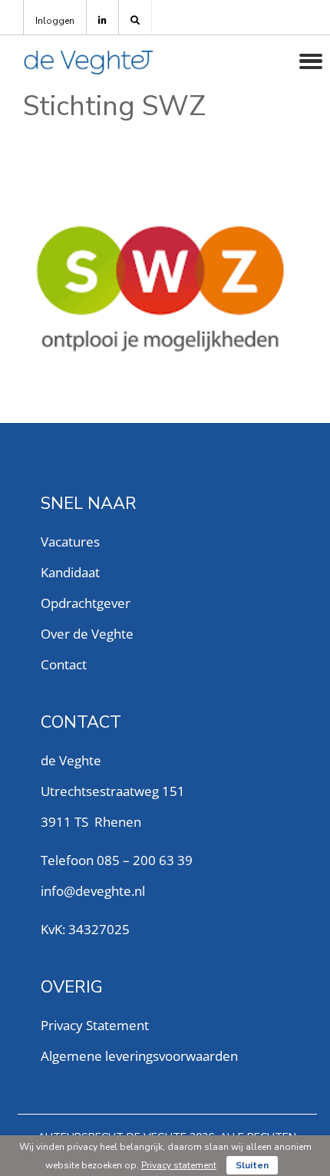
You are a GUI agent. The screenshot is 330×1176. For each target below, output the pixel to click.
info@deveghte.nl (93, 891)
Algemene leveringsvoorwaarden (139, 1056)
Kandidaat (70, 572)
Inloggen (54, 21)
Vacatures (70, 541)
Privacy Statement (95, 1025)
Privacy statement (178, 1165)
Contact (64, 664)
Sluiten (252, 1165)
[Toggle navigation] (310, 61)
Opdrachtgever (85, 603)
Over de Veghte (87, 634)
